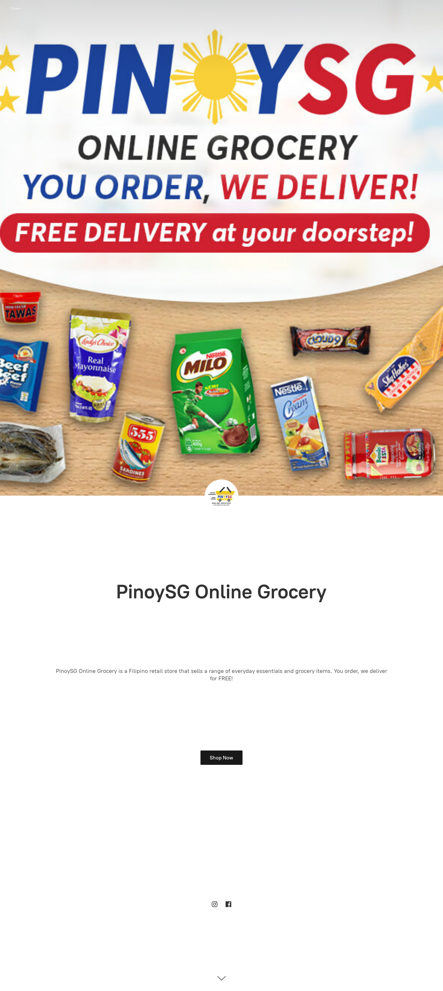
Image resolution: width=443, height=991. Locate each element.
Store (15, 8)
